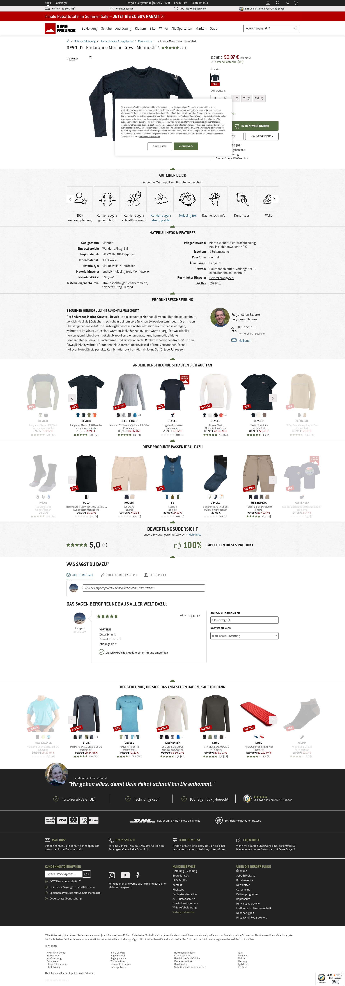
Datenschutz (187, 899)
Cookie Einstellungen (185, 903)
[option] (80, 205)
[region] (173, 127)
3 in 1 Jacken (118, 952)
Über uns (241, 871)
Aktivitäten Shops (56, 952)
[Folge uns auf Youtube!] (128, 876)
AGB (175, 899)
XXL (257, 98)
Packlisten (52, 961)
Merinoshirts (145, 41)
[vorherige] (72, 398)
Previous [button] (70, 199)
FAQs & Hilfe (179, 880)
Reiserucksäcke (182, 955)
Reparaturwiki (259, 917)
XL (245, 98)
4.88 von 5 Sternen (264, 8)
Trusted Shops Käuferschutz (233, 158)
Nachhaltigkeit (245, 913)
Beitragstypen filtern (225, 613)
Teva (240, 952)
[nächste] (273, 398)
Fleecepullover (118, 967)
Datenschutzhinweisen (149, 136)
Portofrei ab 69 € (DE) (63, 8)
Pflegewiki (242, 917)
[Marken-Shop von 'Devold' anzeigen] (72, 59)
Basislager (61, 3)
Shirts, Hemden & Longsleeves (116, 41)
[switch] (335, 982)
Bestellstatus (180, 875)
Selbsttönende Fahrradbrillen (189, 967)
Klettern (140, 28)
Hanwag (242, 961)
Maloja (241, 958)
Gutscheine (243, 889)
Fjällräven (243, 964)
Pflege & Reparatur (57, 964)
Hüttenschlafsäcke (184, 952)
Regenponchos (118, 958)
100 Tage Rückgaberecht (193, 8)
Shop (48, 3)
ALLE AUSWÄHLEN (186, 146)
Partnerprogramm (247, 894)
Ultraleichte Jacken (121, 964)
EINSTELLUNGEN (159, 146)
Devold (74, 48)
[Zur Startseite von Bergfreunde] (61, 28)
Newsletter (243, 885)
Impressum (243, 899)
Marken (201, 28)
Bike (153, 28)
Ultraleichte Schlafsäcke (187, 958)
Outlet (214, 28)
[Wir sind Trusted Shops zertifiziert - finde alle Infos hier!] (247, 798)
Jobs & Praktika (245, 875)
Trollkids (242, 967)
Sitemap (89, 973)
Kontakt (177, 885)
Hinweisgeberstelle (248, 903)
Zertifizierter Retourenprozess (243, 821)
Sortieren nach (220, 628)
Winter (163, 28)
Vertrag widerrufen (183, 912)
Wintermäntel (118, 961)
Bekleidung (90, 28)
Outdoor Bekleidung (84, 41)
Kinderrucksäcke (183, 961)
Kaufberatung (54, 958)
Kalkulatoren (53, 955)
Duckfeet (243, 955)
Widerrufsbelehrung (184, 907)
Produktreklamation (184, 894)
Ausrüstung (123, 28)
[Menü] (342, 974)
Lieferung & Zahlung (184, 871)
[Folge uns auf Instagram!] (114, 876)
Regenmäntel (118, 955)
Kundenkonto (244, 880)
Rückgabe (178, 889)
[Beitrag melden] (198, 616)
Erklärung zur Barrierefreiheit (253, 908)
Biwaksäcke (180, 964)
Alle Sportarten (182, 28)
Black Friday (53, 967)
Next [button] (275, 199)
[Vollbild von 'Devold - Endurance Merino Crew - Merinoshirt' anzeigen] (90, 57)
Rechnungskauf (124, 8)
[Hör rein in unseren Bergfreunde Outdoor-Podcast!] (140, 876)
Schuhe (106, 28)
